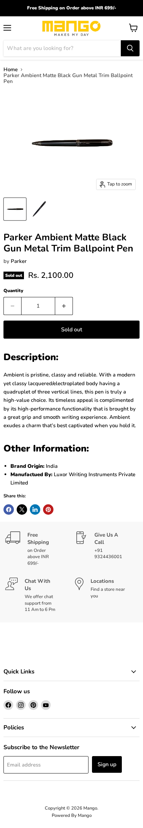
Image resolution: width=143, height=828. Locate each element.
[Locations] (106, 595)
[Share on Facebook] (8, 509)
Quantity (13, 290)
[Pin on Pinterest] (48, 509)
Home (10, 70)
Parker (19, 261)
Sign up (107, 764)
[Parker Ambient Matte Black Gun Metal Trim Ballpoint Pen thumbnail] (15, 209)
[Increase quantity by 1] (64, 306)
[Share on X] (22, 509)
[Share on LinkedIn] (35, 509)
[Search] (130, 48)
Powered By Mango (72, 815)
